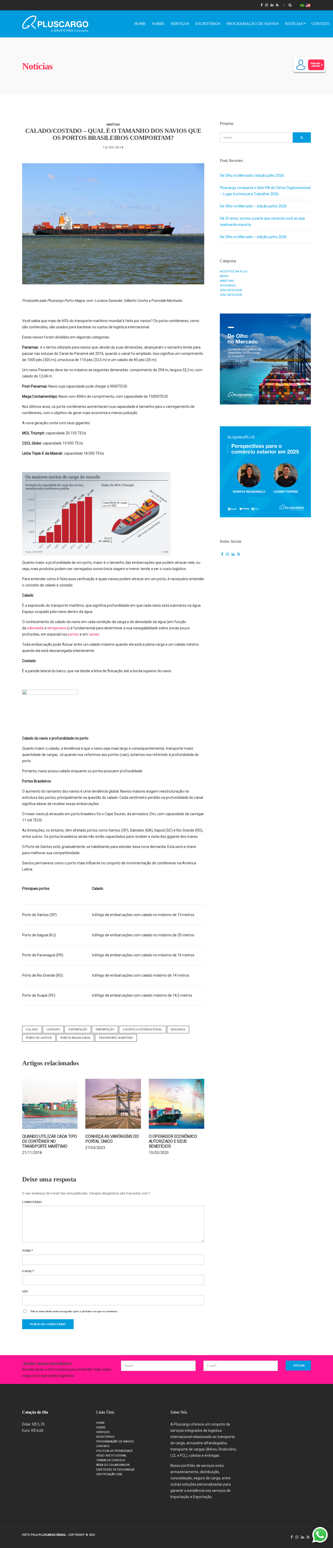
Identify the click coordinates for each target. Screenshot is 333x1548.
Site (25, 1291)
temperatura (57, 628)
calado (32, 1029)
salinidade (35, 628)
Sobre (158, 24)
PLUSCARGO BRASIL (52, 1535)
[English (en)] (308, 5)
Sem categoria (231, 290)
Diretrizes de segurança (115, 1469)
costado (53, 1029)
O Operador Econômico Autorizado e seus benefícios (173, 1141)
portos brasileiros (75, 1037)
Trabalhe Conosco (110, 1460)
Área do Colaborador (113, 1465)
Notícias (294, 24)
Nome (27, 1250)
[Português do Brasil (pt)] (302, 5)
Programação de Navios (253, 24)
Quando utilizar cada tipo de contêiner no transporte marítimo (49, 1141)
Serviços (180, 24)
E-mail (28, 1271)
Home (140, 24)
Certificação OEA (109, 1474)
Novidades (228, 285)
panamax (178, 1029)
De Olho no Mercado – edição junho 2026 (253, 206)
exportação (77, 1029)
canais (94, 634)
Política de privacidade (114, 1451)
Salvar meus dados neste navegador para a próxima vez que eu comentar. (74, 1311)
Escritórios (207, 24)
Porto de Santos (39, 1037)
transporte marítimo (116, 1037)
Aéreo (224, 276)
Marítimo (113, 124)
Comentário (32, 1202)
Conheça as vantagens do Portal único (112, 1139)
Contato (320, 24)
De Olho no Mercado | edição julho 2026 (252, 175)
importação (105, 1029)
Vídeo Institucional (111, 1455)
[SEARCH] (302, 137)
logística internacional (142, 1029)
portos (73, 634)
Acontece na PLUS (233, 271)
